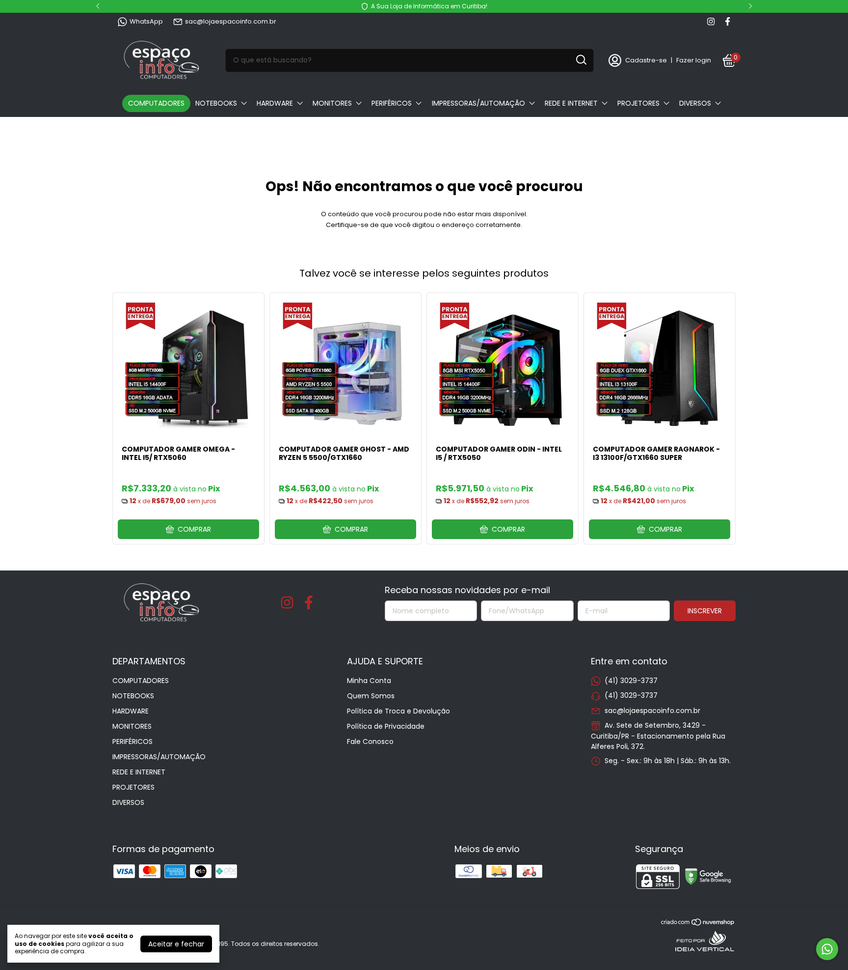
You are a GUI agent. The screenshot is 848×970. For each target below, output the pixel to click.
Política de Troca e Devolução (398, 711)
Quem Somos (371, 696)
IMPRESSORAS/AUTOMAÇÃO (478, 103)
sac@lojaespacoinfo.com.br (230, 21)
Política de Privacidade (385, 726)
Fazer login (693, 60)
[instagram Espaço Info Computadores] (711, 21)
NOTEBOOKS (216, 103)
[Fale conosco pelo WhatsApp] (827, 949)
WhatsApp (146, 21)
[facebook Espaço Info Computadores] (727, 21)
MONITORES (332, 103)
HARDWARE (275, 103)
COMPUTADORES (156, 103)
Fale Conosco (370, 741)
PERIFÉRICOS (391, 103)
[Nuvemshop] (698, 924)
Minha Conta (369, 680)
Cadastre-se (646, 60)
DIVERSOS (695, 103)
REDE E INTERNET (571, 103)
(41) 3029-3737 (631, 680)
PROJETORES (638, 103)
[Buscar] (580, 60)
